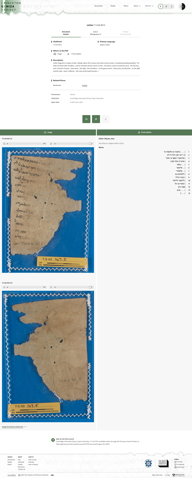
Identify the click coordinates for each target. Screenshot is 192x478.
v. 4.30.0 (167, 475)
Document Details (66, 33)
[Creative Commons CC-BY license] (52, 475)
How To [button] (148, 6)
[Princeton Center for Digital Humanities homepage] (165, 463)
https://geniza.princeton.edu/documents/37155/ (73, 444)
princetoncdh (180, 467)
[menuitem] (97, 7)
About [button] (136, 6)
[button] (11, 7)
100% (44, 143)
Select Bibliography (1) (95, 33)
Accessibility (12, 475)
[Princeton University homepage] (178, 475)
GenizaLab (180, 462)
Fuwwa (84, 85)
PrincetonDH (180, 464)
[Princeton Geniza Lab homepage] (150, 463)
